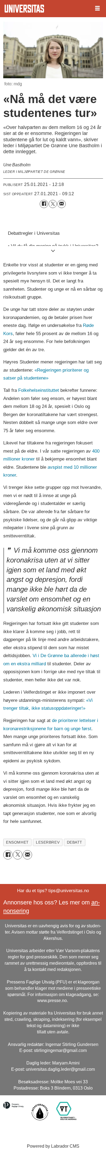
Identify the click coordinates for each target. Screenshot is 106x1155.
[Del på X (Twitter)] (53, 204)
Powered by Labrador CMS (53, 1146)
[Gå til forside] (24, 9)
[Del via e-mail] (61, 204)
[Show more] (53, 250)
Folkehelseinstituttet (38, 390)
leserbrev (48, 842)
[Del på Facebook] (44, 204)
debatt (74, 842)
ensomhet (17, 842)
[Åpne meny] (97, 8)
